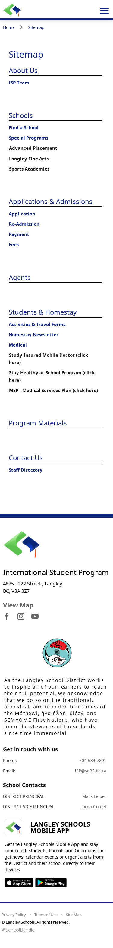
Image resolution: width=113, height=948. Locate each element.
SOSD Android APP (51, 882)
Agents (20, 277)
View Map (18, 605)
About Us (23, 70)
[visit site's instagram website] (20, 616)
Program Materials (38, 422)
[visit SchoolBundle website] (55, 930)
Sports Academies (29, 169)
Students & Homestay (43, 311)
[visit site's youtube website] (35, 616)
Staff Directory (25, 470)
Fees (14, 244)
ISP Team (19, 83)
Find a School (24, 127)
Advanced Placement (33, 148)
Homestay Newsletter (33, 334)
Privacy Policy (14, 914)
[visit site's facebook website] (6, 616)
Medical (18, 345)
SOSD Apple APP (19, 882)
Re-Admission (24, 224)
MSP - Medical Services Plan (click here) (53, 390)
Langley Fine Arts (29, 158)
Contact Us (26, 457)
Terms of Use (46, 914)
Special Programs (28, 138)
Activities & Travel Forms (37, 324)
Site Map (74, 914)
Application (22, 214)
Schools (21, 115)
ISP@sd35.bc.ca (90, 771)
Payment (19, 234)
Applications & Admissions (51, 201)
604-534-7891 (92, 760)
